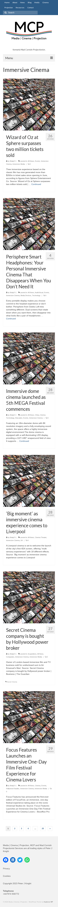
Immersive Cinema (13, 295)
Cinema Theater (40, 537)
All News (31, 161)
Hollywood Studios (12, 788)
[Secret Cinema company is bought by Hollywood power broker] (29, 597)
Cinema (37, 785)
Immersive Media (18, 164)
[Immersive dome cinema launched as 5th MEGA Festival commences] (29, 358)
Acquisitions (32, 654)
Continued (36, 184)
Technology (36, 295)
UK (22, 540)
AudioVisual (39, 292)
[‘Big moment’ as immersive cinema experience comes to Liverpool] (29, 481)
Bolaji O (12, 161)
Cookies (7, 876)
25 (43, 829)
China (37, 415)
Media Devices (26, 295)
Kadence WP (48, 902)
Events (37, 161)
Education (18, 418)
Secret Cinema (12, 682)
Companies (10, 657)
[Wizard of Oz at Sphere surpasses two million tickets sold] (29, 104)
